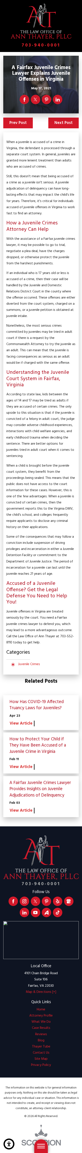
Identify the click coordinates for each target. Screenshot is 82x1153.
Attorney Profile (41, 1016)
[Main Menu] (41, 1146)
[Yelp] (57, 901)
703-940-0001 (41, 45)
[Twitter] (35, 901)
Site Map (41, 1059)
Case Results (41, 1028)
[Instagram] (24, 901)
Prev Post (18, 123)
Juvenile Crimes (29, 664)
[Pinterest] (46, 901)
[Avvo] (46, 912)
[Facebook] (13, 901)
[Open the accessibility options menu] (8, 1144)
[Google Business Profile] (68, 901)
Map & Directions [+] (41, 992)
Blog (41, 1040)
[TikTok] (57, 912)
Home (41, 1009)
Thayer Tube (41, 1046)
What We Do (41, 1022)
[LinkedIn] (24, 912)
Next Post (63, 123)
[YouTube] (35, 912)
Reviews (41, 1034)
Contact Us (41, 1053)
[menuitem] (41, 1010)
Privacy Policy (41, 1065)
